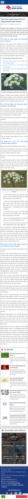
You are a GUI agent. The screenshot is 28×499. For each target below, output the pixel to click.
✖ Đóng (24, 245)
